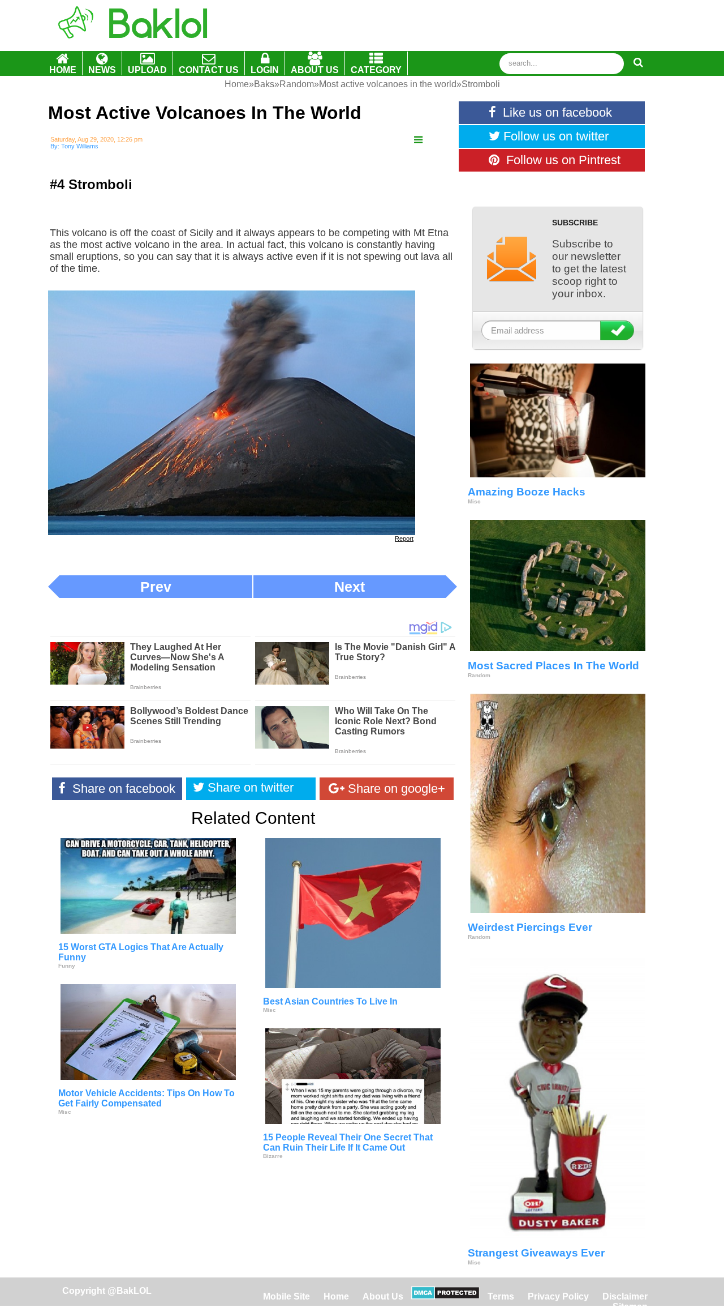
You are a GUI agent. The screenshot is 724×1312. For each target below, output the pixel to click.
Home (337, 1296)
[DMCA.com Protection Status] (445, 1296)
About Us (383, 1296)
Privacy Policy (558, 1296)
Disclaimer (625, 1296)
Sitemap (630, 1306)
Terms (501, 1296)
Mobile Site (286, 1296)
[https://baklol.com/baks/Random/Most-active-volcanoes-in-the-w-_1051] (418, 140)
